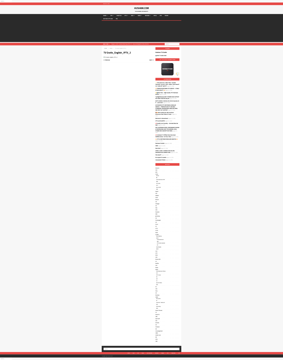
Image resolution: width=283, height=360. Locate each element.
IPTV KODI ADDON (161, 243)
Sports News (159, 282)
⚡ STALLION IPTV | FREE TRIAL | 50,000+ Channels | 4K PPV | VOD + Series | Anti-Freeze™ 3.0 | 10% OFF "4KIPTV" (167, 84)
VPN (161, 15)
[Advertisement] (141, 31)
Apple (155, 15)
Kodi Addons (159, 236)
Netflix (157, 263)
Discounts (158, 298)
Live (156, 251)
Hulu (156, 224)
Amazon (157, 168)
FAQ (117, 18)
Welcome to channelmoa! (161, 118)
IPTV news (158, 275)
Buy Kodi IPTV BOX (108, 18)
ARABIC (157, 195)
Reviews (147, 15)
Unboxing (158, 306)
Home (104, 15)
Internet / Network (160, 302)
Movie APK (157, 259)
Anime (157, 175)
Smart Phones (158, 310)
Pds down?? (158, 155)
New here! (158, 148)
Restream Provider (159, 143)
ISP (157, 278)
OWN (156, 145)
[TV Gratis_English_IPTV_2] (110, 57)
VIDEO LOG (158, 335)
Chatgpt (157, 203)
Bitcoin (157, 199)
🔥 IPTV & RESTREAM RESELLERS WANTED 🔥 (166, 139)
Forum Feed (168, 79)
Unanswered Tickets (160, 160)
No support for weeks (160, 157)
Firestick (119, 15)
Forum (166, 15)
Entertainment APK (160, 179)
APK (111, 15)
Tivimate (157, 326)
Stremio (157, 322)
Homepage (158, 220)
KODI (132, 15)
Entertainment (160, 239)
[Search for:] (6, 1)
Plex (156, 291)
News (139, 15)
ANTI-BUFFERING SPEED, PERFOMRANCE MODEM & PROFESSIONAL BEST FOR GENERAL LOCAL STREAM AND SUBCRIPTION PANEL (167, 129)
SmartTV (157, 314)
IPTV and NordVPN (160, 121)
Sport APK (158, 187)
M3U (156, 255)
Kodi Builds (158, 247)
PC (156, 286)
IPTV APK (158, 183)
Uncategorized (159, 331)
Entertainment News (161, 271)
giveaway (157, 216)
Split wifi (157, 318)
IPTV (125, 15)
